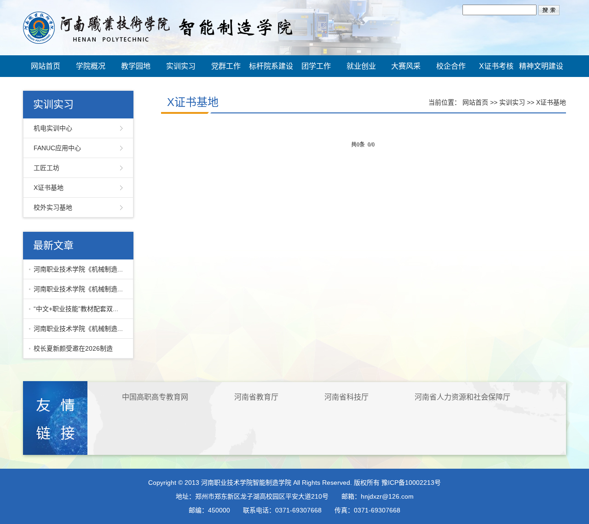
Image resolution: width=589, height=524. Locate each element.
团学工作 (316, 66)
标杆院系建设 (271, 66)
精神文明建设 (541, 66)
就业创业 (361, 66)
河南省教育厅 (256, 397)
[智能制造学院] (158, 27)
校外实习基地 (53, 207)
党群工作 (226, 66)
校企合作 (451, 66)
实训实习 (181, 66)
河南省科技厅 (346, 397)
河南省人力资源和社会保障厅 (462, 397)
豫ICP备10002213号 (411, 482)
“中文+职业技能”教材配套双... (76, 308)
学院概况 (90, 66)
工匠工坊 (46, 167)
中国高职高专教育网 (155, 397)
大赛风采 (406, 66)
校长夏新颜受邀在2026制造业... (71, 352)
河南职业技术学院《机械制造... (78, 269)
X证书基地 (49, 187)
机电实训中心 (53, 128)
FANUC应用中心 (57, 148)
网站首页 (45, 66)
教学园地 (135, 66)
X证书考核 (496, 66)
